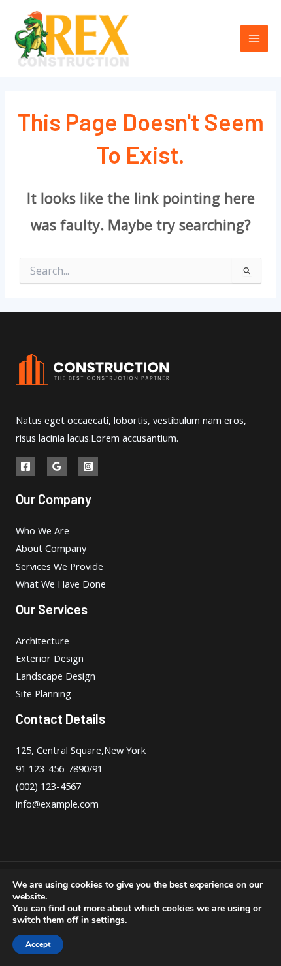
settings (108, 920)
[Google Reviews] (57, 466)
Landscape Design (55, 675)
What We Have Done (61, 583)
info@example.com (57, 803)
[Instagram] (88, 466)
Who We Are (42, 530)
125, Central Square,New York (81, 750)
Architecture (42, 640)
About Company (51, 547)
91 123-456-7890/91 (59, 768)
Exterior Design (50, 658)
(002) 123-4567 (48, 785)
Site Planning (43, 693)
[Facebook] (25, 466)
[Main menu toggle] (254, 38)
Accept (37, 944)
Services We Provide (59, 566)
